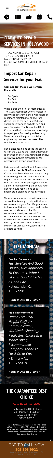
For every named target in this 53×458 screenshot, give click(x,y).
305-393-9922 (40, 216)
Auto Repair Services (26, 403)
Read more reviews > (24, 300)
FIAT (6, 65)
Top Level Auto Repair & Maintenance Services (18, 58)
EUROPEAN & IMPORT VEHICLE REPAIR (26, 62)
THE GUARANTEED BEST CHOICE (21, 52)
